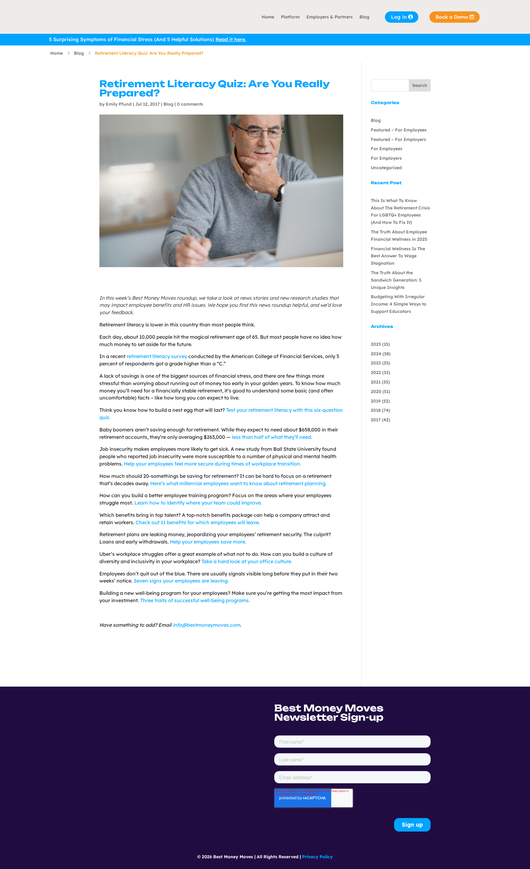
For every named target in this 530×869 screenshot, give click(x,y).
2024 (376, 354)
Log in (399, 17)
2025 (376, 344)
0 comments (190, 104)
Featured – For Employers (398, 139)
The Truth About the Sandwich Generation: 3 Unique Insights (396, 280)
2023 (376, 363)
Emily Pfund (119, 104)
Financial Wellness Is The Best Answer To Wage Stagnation (398, 256)
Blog (364, 17)
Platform (290, 17)
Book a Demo (452, 17)
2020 (376, 391)
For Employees (386, 148)
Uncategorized (386, 167)
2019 (376, 401)
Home (268, 17)
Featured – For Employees (399, 130)
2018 (376, 410)
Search (419, 85)
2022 (376, 372)
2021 (376, 382)
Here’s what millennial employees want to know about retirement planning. (238, 483)
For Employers (386, 158)
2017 (376, 420)
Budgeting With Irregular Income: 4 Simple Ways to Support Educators (398, 304)
